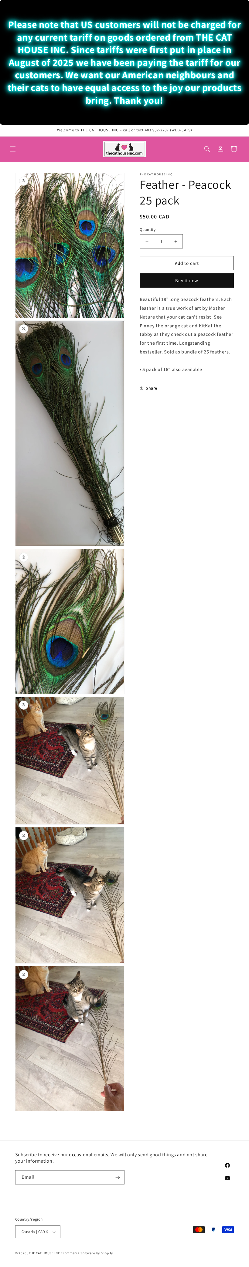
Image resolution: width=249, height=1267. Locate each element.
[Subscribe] (117, 1177)
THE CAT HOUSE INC (44, 1253)
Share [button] (151, 388)
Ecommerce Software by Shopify (87, 1253)
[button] (12, 149)
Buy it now (186, 280)
